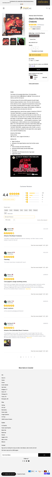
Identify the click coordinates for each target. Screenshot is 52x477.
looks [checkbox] (11, 210)
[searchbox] (19, 217)
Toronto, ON (4, 396)
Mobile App (4, 432)
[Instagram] (24, 461)
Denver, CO (4, 392)
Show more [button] (10, 213)
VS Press (3, 417)
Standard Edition (33, 39)
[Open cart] (49, 8)
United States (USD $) (6, 2)
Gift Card (3, 407)
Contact (3, 382)
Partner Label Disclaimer (34, 83)
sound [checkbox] (26, 210)
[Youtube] (29, 461)
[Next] (7, 15)
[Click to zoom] (22, 15)
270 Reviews (40, 25)
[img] (29, 24)
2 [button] (23, 357)
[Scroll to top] (49, 474)
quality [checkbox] (6, 210)
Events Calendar (5, 385)
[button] (34, 193)
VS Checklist (4, 425)
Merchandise (4, 410)
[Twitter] (26, 461)
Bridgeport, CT (4, 389)
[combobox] (42, 220)
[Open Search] (47, 8)
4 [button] (28, 357)
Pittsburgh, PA (4, 394)
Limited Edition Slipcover (34, 36)
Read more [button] (28, 289)
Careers (3, 380)
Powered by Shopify (21, 474)
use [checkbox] (5, 213)
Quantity (30, 45)
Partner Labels (4, 412)
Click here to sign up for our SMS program (10, 450)
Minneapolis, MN (5, 399)
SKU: (30, 42)
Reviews (3, 435)
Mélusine (3, 442)
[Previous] (4, 15)
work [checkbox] (21, 210)
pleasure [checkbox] (35, 210)
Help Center (4, 387)
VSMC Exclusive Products (7, 419)
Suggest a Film (5, 437)
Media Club (4, 430)
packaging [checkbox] (16, 210)
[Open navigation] (7, 8)
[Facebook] (22, 461)
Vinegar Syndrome (5, 414)
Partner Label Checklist (6, 428)
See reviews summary (35, 27)
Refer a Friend (4, 439)
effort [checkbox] (30, 210)
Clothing (3, 405)
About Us (3, 378)
